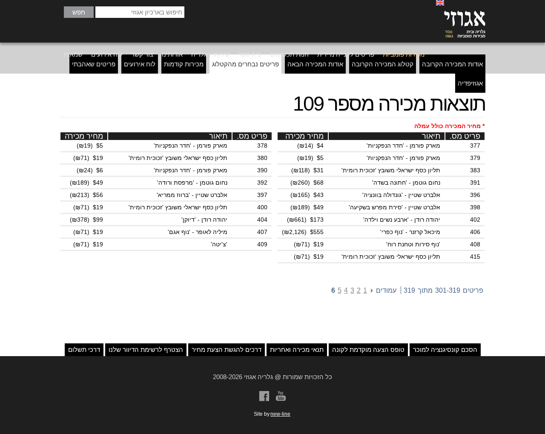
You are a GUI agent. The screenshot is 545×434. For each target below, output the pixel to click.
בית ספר (249, 54)
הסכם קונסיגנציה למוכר (445, 349)
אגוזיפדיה (470, 83)
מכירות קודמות (184, 64)
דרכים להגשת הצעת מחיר (226, 349)
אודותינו (172, 54)
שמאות (73, 54)
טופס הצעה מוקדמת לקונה (368, 349)
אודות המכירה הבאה (315, 64)
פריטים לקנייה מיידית (345, 54)
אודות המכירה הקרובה (452, 64)
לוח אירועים (107, 54)
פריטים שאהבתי (93, 64)
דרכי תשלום (84, 349)
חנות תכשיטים (289, 54)
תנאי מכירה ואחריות (297, 349)
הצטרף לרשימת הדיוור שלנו (146, 349)
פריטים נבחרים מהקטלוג (245, 64)
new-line (280, 414)
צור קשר (142, 54)
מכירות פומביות (404, 54)
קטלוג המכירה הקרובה (382, 64)
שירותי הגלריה (210, 54)
